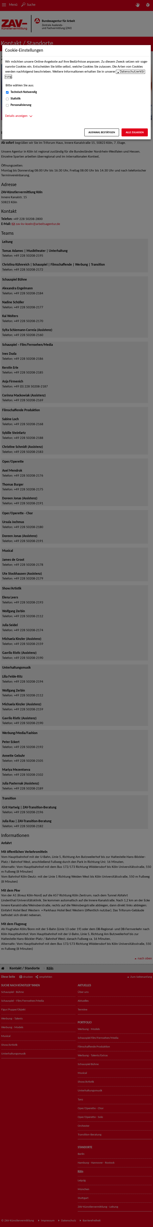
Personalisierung (21, 105)
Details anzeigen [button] (16, 116)
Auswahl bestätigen (101, 132)
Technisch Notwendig (24, 92)
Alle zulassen (135, 132)
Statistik (16, 98)
